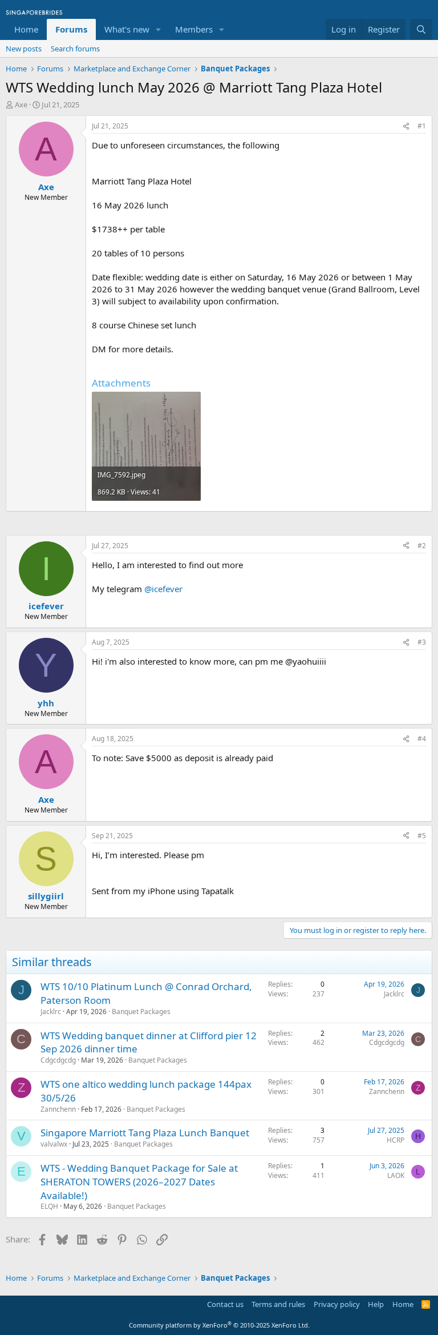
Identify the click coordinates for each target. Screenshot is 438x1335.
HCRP (395, 1140)
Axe (21, 104)
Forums (71, 29)
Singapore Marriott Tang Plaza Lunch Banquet (144, 1132)
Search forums (75, 48)
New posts (24, 48)
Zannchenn (58, 1109)
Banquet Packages (141, 1011)
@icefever (163, 588)
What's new (126, 29)
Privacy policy (337, 1304)
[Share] (406, 126)
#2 (421, 545)
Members (194, 29)
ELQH (49, 1206)
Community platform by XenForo (219, 1325)
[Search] (421, 29)
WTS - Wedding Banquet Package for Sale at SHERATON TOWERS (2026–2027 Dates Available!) (139, 1181)
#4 (421, 738)
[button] (159, 29)
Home (26, 29)
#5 (421, 836)
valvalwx (53, 1144)
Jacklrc (50, 1011)
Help (376, 1304)
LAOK (395, 1175)
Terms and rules (278, 1304)
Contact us (225, 1304)
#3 (421, 642)
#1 (421, 126)
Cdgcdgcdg (58, 1060)
